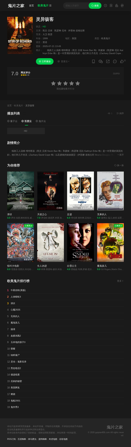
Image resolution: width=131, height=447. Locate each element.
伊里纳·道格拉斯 (76, 30)
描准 (11, 329)
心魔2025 (13, 309)
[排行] (116, 6)
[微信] (101, 61)
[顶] (122, 61)
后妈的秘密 (14, 381)
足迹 (69, 214)
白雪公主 (72, 265)
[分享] (108, 61)
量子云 (13, 121)
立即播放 (46, 61)
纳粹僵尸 (13, 355)
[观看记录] (105, 6)
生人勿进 (42, 265)
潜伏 (9, 214)
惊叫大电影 (13, 265)
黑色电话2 (14, 368)
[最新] (111, 6)
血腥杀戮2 (14, 335)
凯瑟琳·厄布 (60, 30)
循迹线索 (13, 374)
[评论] (115, 61)
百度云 (28, 121)
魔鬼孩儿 (102, 265)
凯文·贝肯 (47, 30)
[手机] (93, 61)
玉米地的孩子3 (16, 342)
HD (25, 131)
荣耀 (11, 348)
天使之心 (42, 214)
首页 (31, 5)
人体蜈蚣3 (14, 296)
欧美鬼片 (18, 105)
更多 (119, 281)
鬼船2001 (13, 400)
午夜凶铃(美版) (16, 290)
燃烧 (11, 394)
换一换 (120, 165)
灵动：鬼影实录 (16, 361)
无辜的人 (102, 214)
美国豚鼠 (13, 387)
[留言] (122, 6)
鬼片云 (42, 121)
